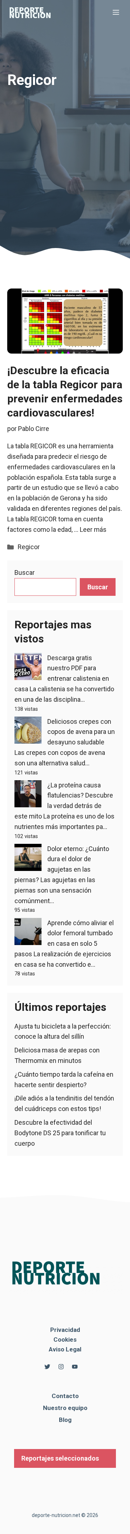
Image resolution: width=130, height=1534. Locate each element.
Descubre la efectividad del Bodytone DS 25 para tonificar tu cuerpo (60, 1133)
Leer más (93, 529)
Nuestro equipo (65, 1407)
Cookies (65, 1339)
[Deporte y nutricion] (34, 13)
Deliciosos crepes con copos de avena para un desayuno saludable (81, 732)
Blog (65, 1419)
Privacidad (65, 1329)
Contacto (65, 1396)
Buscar (24, 572)
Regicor (29, 547)
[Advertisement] (65, 156)
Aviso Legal (65, 1349)
